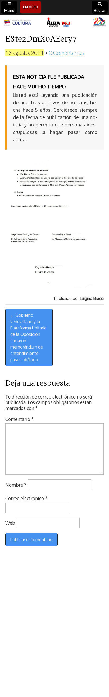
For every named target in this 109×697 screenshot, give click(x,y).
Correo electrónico (26, 498)
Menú (9, 10)
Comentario (19, 419)
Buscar (100, 10)
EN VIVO (30, 7)
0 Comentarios (66, 52)
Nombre (16, 485)
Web (10, 523)
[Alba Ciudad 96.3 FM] (54, 22)
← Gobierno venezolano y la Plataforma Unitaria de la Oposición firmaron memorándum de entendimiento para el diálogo (28, 337)
